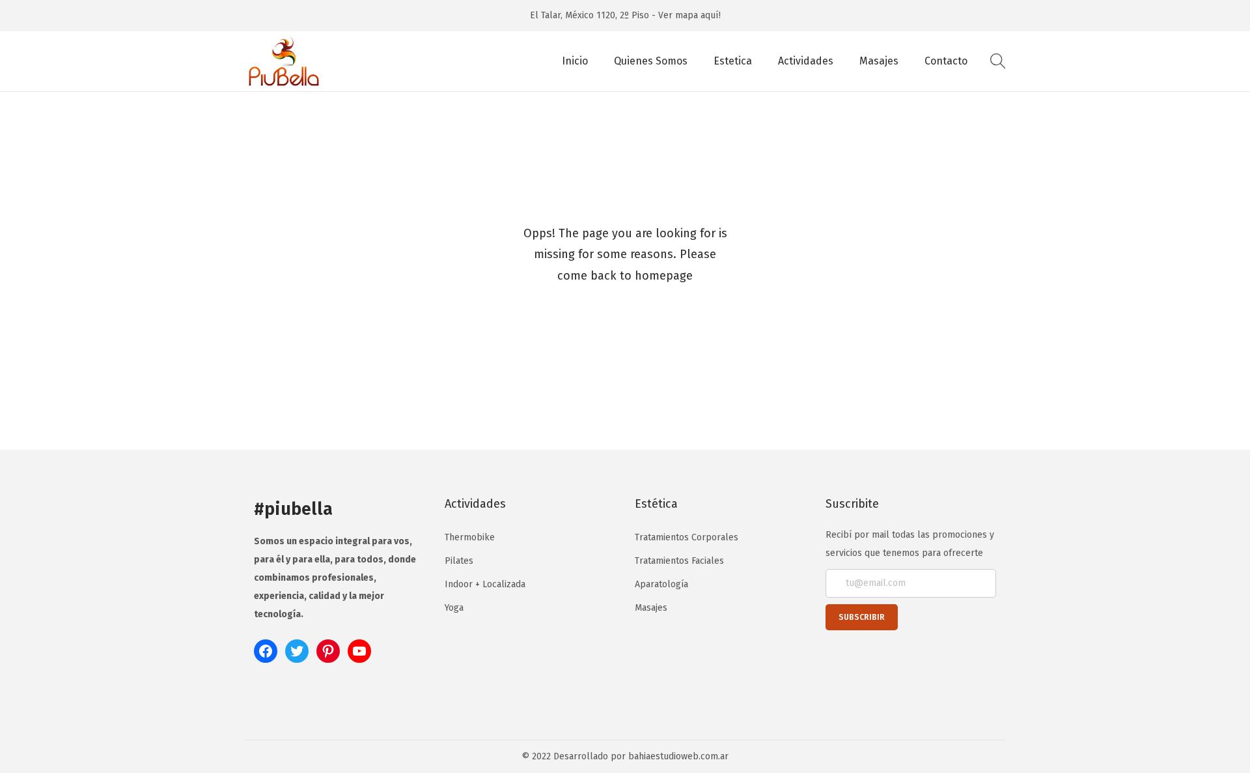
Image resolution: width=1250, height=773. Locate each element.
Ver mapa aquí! (689, 15)
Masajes (651, 607)
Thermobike (470, 537)
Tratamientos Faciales (679, 560)
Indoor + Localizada (485, 584)
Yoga (454, 607)
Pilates (459, 560)
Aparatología (661, 584)
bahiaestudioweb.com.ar (678, 756)
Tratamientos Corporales (686, 537)
